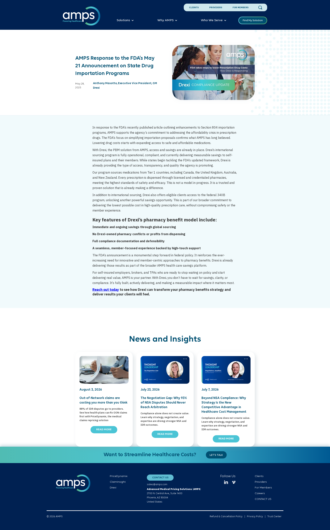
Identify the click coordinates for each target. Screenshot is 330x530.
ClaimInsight (118, 482)
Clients (194, 7)
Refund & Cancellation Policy (226, 516)
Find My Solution (253, 20)
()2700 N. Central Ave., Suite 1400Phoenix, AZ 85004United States (174, 495)
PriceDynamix (119, 476)
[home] (81, 18)
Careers (260, 493)
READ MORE (104, 429)
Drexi (113, 487)
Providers (215, 7)
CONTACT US (160, 477)
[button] (125, 20)
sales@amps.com (157, 484)
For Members (240, 7)
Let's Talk (216, 455)
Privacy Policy (255, 516)
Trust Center (274, 516)
